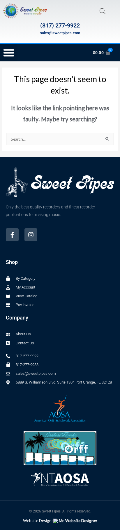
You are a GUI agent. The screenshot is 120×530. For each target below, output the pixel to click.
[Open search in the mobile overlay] (102, 11)
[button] (8, 52)
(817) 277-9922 (60, 25)
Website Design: (60, 520)
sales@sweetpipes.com (60, 33)
